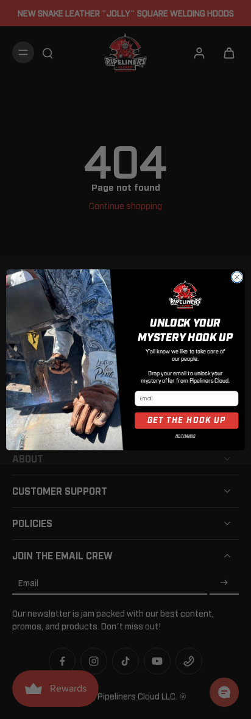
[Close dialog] (237, 277)
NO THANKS (185, 436)
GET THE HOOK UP (186, 420)
